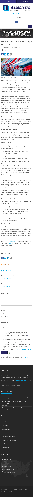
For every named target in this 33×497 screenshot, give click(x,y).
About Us (4, 422)
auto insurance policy (10, 241)
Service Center (6, 429)
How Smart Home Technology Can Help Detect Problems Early (14, 403)
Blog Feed (6, 264)
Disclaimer (4, 491)
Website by (12, 491)
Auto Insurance (7, 278)
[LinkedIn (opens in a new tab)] (8, 54)
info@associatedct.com (10, 469)
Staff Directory (6, 444)
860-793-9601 (10, 243)
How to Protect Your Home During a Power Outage (15, 398)
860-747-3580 (7, 467)
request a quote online (21, 380)
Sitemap (18, 385)
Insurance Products (7, 433)
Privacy (25, 489)
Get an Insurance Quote (8, 436)
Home (2, 385)
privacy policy (25, 357)
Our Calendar (5, 447)
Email (3, 304)
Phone (3, 310)
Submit (4, 353)
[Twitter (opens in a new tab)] (5, 54)
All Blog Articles (7, 270)
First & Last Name (7, 298)
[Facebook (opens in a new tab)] (16, 22)
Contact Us (5, 425)
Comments (4, 322)
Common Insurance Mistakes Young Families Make (15, 408)
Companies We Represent (9, 440)
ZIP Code (4, 316)
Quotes (8, 1)
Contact (13, 385)
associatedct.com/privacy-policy (23, 349)
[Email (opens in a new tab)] (11, 54)
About (7, 385)
